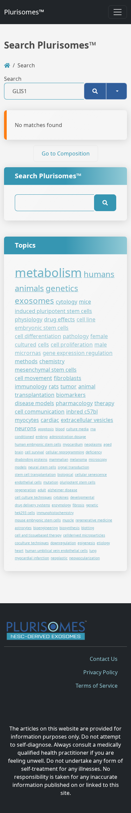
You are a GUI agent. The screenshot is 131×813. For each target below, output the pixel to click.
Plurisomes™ (24, 11)
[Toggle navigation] (117, 12)
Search (12, 78)
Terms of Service (97, 685)
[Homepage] (7, 65)
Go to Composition (66, 153)
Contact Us (104, 659)
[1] (95, 91)
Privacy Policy (100, 672)
